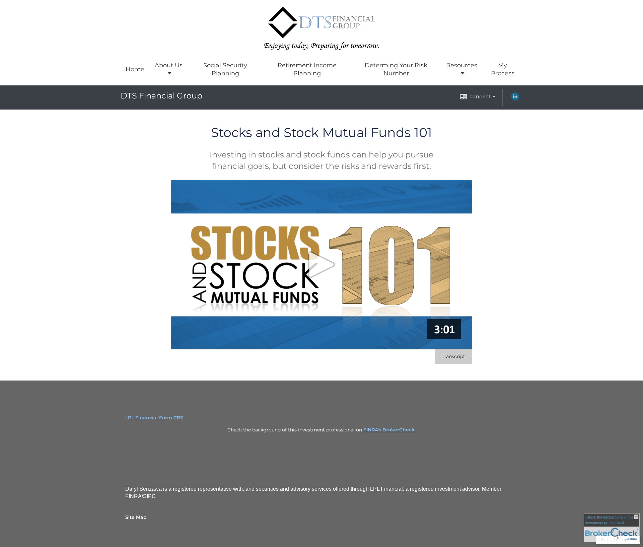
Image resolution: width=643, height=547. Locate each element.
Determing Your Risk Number (396, 69)
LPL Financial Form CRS (154, 418)
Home (135, 69)
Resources (461, 65)
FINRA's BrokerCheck (389, 430)
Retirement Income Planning (307, 69)
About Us (169, 65)
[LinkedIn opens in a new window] (515, 99)
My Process (502, 69)
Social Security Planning (225, 69)
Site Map (136, 517)
